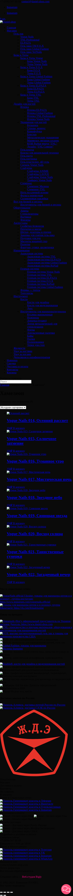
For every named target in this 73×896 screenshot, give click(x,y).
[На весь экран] (8, 892)
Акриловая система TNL (41, 256)
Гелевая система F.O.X (40, 281)
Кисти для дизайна (38, 302)
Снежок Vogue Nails (31, 164)
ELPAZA (25, 42)
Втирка (24, 106)
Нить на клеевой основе (34, 192)
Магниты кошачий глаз (33, 241)
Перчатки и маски (30, 229)
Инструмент (21, 296)
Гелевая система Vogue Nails (43, 271)
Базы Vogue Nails (37, 61)
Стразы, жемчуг (36, 128)
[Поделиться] (4, 892)
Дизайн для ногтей (24, 103)
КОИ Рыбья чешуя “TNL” (42, 143)
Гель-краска (27, 149)
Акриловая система (31, 253)
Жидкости (19, 348)
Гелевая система (29, 268)
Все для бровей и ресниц (28, 201)
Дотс (30, 308)
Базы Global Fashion (38, 79)
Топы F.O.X (34, 73)
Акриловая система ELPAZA (44, 259)
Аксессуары (21, 222)
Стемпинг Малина (38, 186)
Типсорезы (26, 293)
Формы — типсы (30, 290)
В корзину (19, 428)
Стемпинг (26, 183)
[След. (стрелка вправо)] (4, 895)
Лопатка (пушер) (37, 320)
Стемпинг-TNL (36, 189)
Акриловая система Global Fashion (47, 262)
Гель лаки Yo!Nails (31, 52)
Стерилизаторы (29, 213)
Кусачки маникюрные (40, 314)
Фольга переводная (31, 195)
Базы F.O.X (33, 70)
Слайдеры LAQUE (38, 174)
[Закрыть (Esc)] (1, 892)
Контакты (12, 369)
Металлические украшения (43, 137)
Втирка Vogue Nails (38, 119)
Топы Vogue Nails (37, 64)
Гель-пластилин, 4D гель (34, 161)
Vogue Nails (27, 36)
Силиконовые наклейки (34, 198)
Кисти (24, 299)
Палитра (25, 244)
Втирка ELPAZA (37, 110)
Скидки (11, 363)
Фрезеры (25, 219)
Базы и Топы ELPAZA (33, 85)
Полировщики (35, 342)
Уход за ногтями (23, 351)
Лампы (24, 210)
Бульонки (32, 125)
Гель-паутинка (28, 158)
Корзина (11, 372)
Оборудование (22, 207)
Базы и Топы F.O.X (31, 67)
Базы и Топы (21, 55)
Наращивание (22, 250)
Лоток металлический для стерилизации (42, 325)
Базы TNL (33, 97)
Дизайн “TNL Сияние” (40, 146)
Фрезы (31, 329)
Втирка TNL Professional (41, 116)
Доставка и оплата (17, 366)
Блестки (31, 134)
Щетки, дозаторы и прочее (35, 232)
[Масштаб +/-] (11, 892)
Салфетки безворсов (32, 226)
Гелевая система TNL (39, 274)
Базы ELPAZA (35, 88)
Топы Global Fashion (39, 82)
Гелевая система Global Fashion (45, 287)
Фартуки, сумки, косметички (37, 247)
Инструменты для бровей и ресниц (40, 204)
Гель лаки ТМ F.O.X (32, 45)
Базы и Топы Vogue (31, 58)
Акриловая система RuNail (42, 265)
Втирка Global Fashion (40, 113)
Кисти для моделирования (42, 305)
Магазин (12, 30)
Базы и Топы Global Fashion (36, 76)
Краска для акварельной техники (39, 152)
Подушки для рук (30, 238)
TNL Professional (29, 39)
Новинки (12, 360)
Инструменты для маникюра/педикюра (43, 311)
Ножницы (33, 317)
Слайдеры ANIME (38, 171)
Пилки (31, 339)
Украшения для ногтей (33, 122)
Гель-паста (26, 155)
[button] (66, 889)
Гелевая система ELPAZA (42, 277)
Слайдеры (26, 168)
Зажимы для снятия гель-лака (37, 235)
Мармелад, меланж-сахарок (43, 140)
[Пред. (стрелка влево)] (1, 895)
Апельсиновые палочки (41, 332)
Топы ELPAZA (36, 91)
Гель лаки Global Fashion (34, 48)
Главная (11, 27)
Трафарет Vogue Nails (39, 180)
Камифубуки (34, 131)
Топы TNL (33, 100)
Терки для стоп (36, 345)
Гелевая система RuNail (40, 284)
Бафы (30, 335)
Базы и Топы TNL (30, 94)
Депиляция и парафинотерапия (32, 357)
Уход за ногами (22, 354)
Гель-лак (18, 33)
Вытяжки (25, 216)
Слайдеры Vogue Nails (40, 177)
